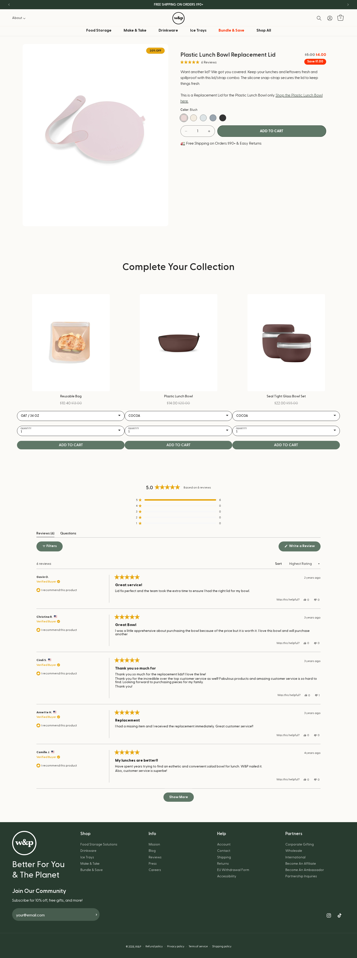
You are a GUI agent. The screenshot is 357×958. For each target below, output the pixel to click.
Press (153, 863)
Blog (152, 851)
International (295, 857)
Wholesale (293, 851)
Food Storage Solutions (98, 844)
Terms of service (198, 946)
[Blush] (183, 117)
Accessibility (226, 876)
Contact (223, 851)
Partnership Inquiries (301, 876)
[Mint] (203, 117)
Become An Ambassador (304, 870)
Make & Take (135, 30)
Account (223, 844)
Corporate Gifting (299, 844)
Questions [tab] (68, 534)
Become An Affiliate (300, 863)
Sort (278, 564)
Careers (155, 870)
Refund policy (154, 946)
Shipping (224, 857)
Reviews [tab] (45, 534)
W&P (138, 946)
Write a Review (304, 547)
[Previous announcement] (9, 4)
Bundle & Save (91, 870)
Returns (223, 863)
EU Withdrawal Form (233, 870)
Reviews (155, 857)
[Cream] (193, 117)
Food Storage (98, 30)
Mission (154, 844)
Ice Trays (198, 30)
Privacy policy (175, 946)
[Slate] (213, 117)
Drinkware (168, 30)
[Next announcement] (348, 4)
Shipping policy (221, 946)
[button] (20, 18)
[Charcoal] (222, 117)
